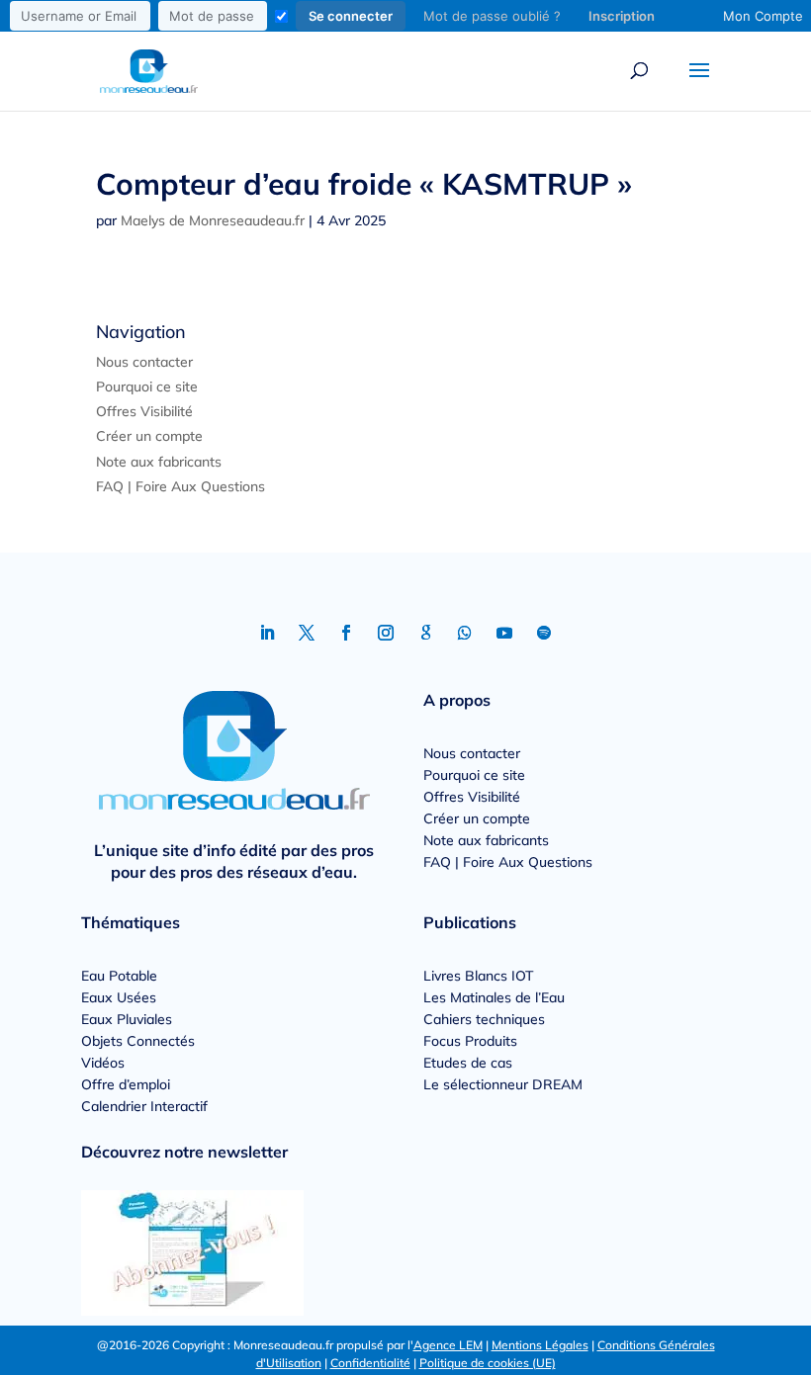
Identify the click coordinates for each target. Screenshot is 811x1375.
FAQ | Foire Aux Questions (180, 486)
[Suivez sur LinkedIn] (267, 632)
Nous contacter (144, 362)
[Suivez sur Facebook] (346, 632)
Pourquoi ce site (147, 386)
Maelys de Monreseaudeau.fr (213, 220)
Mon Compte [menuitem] (763, 16)
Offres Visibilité (144, 411)
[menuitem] (337, 16)
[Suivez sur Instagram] (386, 632)
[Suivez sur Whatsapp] (465, 632)
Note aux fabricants (159, 462)
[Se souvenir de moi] (281, 16)
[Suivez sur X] (306, 632)
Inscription (621, 16)
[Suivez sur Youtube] (504, 632)
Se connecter (351, 16)
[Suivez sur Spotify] (544, 632)
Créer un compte (149, 436)
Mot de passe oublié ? (492, 16)
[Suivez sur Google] (425, 632)
